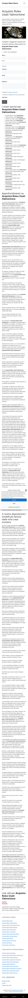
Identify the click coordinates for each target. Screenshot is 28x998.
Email (3, 75)
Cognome (4, 66)
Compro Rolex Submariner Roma (10, 934)
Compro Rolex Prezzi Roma (9, 929)
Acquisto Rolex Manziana (8, 964)
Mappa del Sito (6, 981)
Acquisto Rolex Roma (7, 938)
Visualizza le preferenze (14, 507)
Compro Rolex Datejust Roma (9, 927)
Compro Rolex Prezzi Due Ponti (10, 966)
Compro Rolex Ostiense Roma (10, 973)
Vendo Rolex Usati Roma (8, 945)
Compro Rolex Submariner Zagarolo (11, 959)
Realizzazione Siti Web (17, 990)
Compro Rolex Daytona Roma (9, 936)
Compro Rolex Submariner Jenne (10, 970)
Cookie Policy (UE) (7, 985)
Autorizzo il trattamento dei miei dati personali (13, 94)
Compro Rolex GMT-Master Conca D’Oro (12, 955)
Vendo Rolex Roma (7, 942)
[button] (26, 490)
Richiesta (4, 81)
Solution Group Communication (16, 991)
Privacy (4, 983)
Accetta (14, 500)
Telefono (4, 69)
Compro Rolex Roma (10, 3)
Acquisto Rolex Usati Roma (9, 940)
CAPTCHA (4, 97)
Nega (14, 503)
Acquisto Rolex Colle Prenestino (10, 962)
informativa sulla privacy (12, 92)
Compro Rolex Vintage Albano (10, 957)
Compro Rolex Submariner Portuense (11, 968)
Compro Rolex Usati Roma (9, 931)
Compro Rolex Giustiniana (8, 953)
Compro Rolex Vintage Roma (9, 923)
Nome (3, 60)
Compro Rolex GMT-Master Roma (11, 925)
